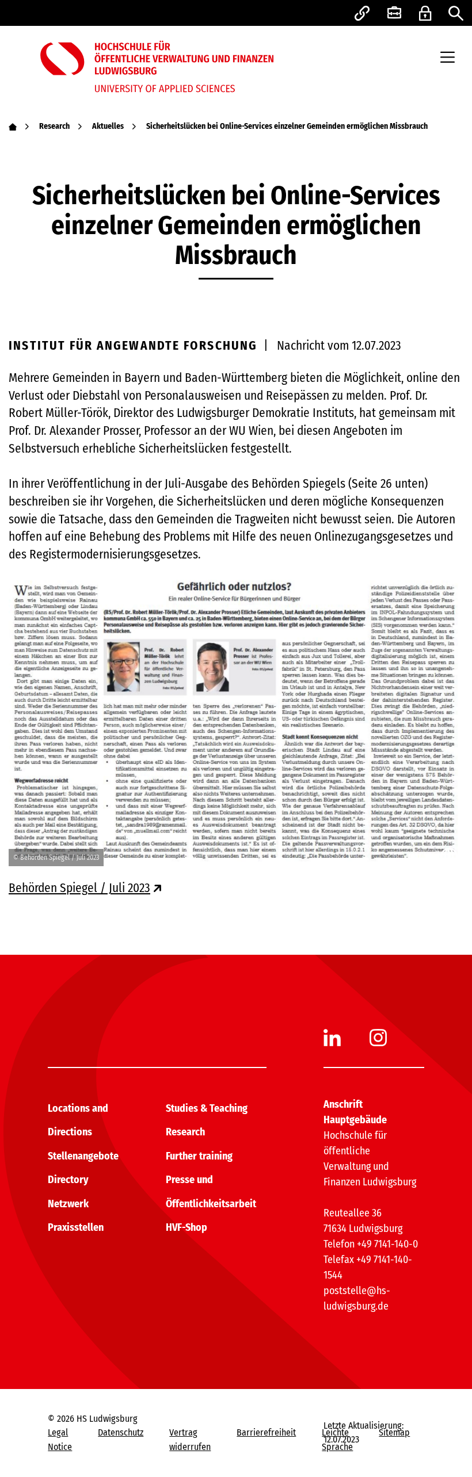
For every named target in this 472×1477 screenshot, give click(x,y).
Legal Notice (60, 1439)
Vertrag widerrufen (190, 1439)
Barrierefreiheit (266, 1432)
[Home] (13, 126)
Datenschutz (120, 1432)
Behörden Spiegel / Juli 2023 (79, 888)
